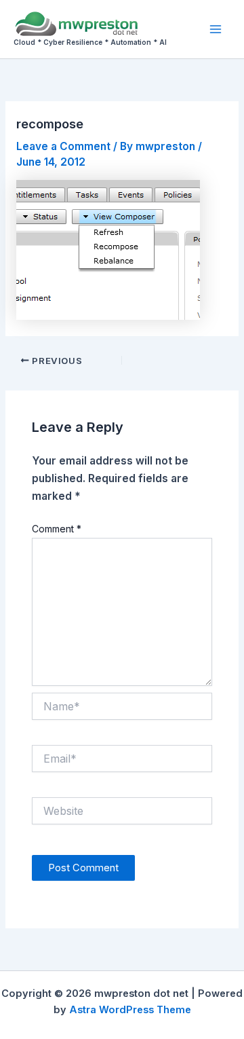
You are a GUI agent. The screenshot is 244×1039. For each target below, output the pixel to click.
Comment (56, 528)
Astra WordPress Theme (130, 1010)
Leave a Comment (63, 146)
